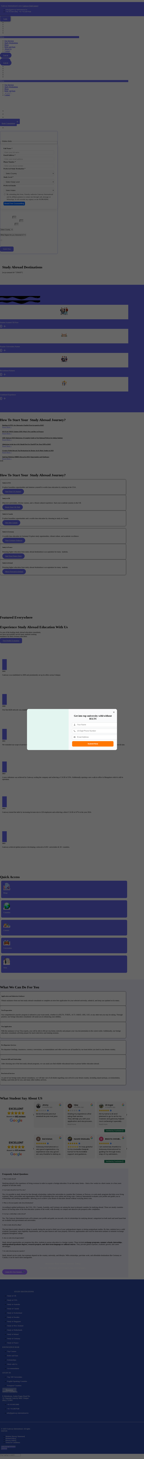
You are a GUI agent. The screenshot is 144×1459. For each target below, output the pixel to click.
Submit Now (93, 744)
